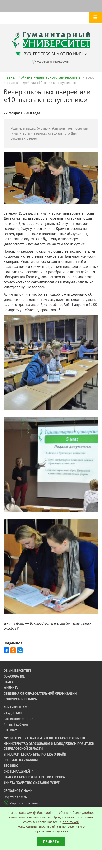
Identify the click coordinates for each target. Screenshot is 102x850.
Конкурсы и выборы (20, 699)
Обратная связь (15, 797)
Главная (10, 77)
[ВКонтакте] (6, 650)
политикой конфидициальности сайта (48, 824)
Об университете (17, 671)
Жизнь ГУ (11, 688)
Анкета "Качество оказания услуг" (32, 783)
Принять (51, 841)
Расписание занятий (18, 719)
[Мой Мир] (20, 650)
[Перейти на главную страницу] (51, 39)
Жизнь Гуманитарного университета (51, 77)
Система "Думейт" (18, 771)
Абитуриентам (15, 707)
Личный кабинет (16, 724)
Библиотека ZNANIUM (21, 760)
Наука (8, 682)
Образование (14, 676)
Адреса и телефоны (24, 803)
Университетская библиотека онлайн (35, 754)
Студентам (13, 713)
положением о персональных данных (59, 828)
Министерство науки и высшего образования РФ (44, 738)
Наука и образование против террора (34, 777)
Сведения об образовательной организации (40, 693)
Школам (10, 730)
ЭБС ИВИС (11, 766)
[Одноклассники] (13, 650)
